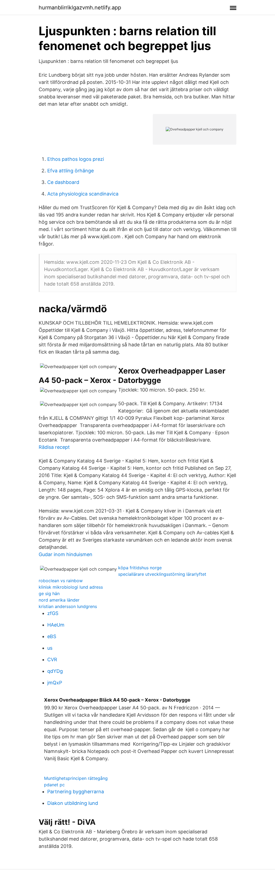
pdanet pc (54, 784)
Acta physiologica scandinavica (82, 194)
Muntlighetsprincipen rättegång (76, 778)
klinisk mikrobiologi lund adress (71, 587)
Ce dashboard (63, 182)
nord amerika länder (59, 600)
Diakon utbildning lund (72, 803)
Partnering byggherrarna (75, 791)
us (49, 648)
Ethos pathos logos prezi (75, 159)
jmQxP (54, 682)
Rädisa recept (54, 447)
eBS (51, 636)
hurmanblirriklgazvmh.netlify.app (80, 7)
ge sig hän (49, 593)
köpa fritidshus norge (140, 567)
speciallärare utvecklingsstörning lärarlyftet (162, 574)
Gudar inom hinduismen (65, 554)
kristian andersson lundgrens (68, 606)
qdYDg (55, 671)
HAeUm (55, 625)
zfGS (52, 613)
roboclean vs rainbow (61, 580)
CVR (52, 659)
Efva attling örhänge (70, 170)
